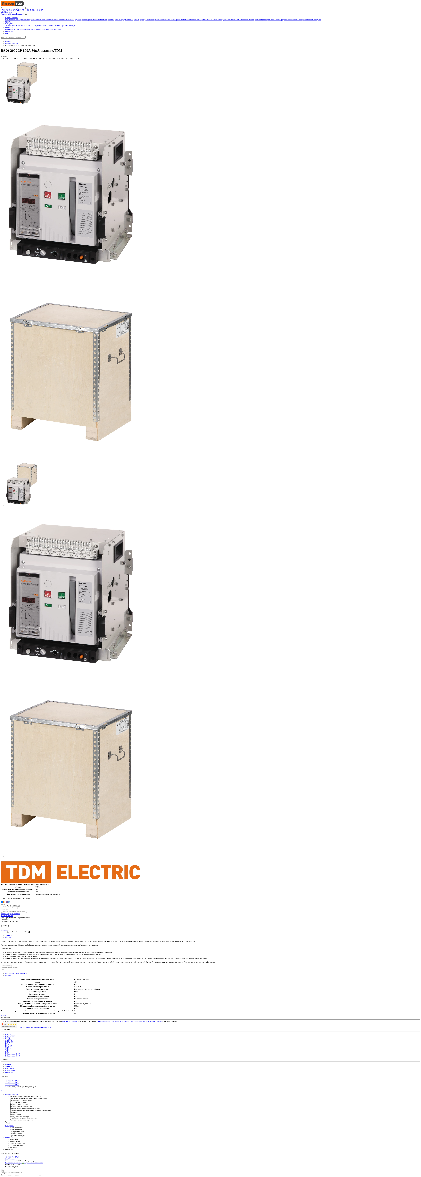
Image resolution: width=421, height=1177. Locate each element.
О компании (9, 1064)
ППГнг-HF (9, 1042)
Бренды (8, 22)
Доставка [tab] (8, 935)
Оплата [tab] (8, 937)
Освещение (233, 20)
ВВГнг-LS (9, 1034)
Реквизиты (9, 29)
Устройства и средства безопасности (284, 20)
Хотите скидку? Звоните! (10, 914)
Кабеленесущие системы (124, 20)
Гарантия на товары (68, 26)
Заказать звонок (7, 916)
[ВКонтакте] (2, 902)
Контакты (9, 31)
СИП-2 (8, 1048)
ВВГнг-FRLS (10, 1036)
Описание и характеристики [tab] (16, 973)
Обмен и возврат (54, 26)
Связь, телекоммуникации (260, 20)
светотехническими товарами (108, 1021)
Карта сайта (46, 1027)
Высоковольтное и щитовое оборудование (21, 20)
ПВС (7, 1052)
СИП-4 (8, 1050)
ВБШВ (7, 1038)
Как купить (9, 24)
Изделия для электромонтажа (86, 20)
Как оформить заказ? (39, 26)
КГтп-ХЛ (8, 1046)
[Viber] (7, 902)
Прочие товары (244, 20)
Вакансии (57, 29)
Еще (6, 33)
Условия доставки (12, 26)
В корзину (5, 930)
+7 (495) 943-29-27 (8, 10)
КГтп (7, 1044)
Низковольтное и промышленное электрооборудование (208, 20)
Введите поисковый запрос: (11, 1173)
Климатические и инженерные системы (172, 20)
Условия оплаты (25, 26)
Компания (9, 27)
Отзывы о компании (32, 29)
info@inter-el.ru (6, 12)
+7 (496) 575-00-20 (22, 10)
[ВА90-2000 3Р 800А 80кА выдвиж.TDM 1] (71, 282)
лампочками (124, 1021)
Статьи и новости (46, 29)
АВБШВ (8, 1040)
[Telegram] (9, 902)
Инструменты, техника (105, 20)
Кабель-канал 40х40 (12, 1056)
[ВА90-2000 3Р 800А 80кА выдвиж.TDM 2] (71, 459)
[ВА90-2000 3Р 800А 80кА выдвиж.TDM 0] (21, 104)
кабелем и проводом (69, 1021)
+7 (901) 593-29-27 (36, 10)
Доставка (8, 1066)
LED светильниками (137, 1021)
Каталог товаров (11, 18)
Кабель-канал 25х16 (12, 1054)
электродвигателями (154, 1021)
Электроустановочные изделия (309, 20)
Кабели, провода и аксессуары (145, 20)
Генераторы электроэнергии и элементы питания (55, 20)
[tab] (8, 975)
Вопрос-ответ (19, 29)
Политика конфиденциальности (30, 1027)
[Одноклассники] (4, 902)
